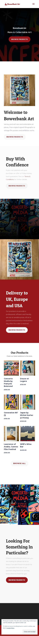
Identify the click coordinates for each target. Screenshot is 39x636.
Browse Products (19, 39)
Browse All (19, 463)
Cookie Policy (10, 628)
